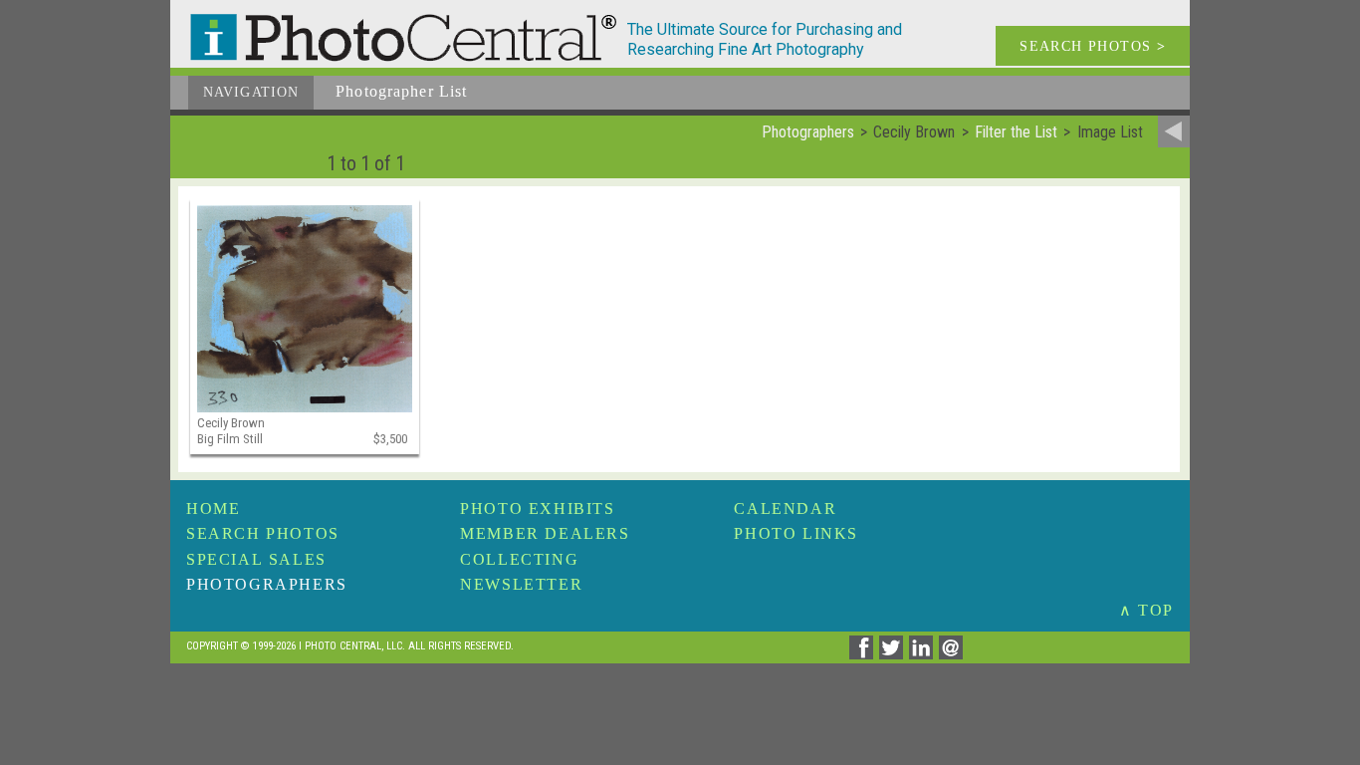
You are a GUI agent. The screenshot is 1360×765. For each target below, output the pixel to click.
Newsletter (521, 584)
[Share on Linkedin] (924, 653)
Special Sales (256, 559)
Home (213, 508)
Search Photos (263, 533)
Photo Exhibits (537, 508)
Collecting (519, 559)
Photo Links (796, 533)
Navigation (251, 92)
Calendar (785, 508)
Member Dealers (544, 533)
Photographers (266, 584)
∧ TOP (1146, 610)
